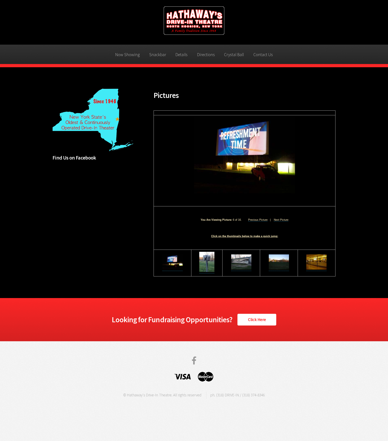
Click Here (257, 319)
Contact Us (263, 54)
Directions (206, 54)
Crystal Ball (234, 54)
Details (181, 54)
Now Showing (127, 54)
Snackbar (157, 54)
